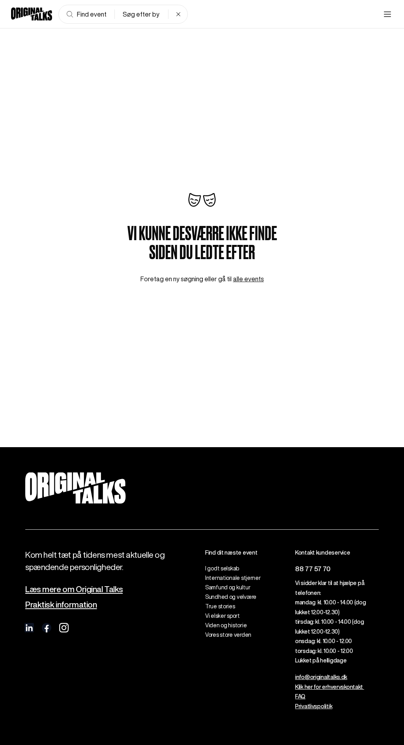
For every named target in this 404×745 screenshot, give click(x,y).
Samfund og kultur (227, 587)
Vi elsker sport (222, 616)
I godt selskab (222, 568)
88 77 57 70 (313, 568)
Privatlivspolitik (313, 706)
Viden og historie (226, 625)
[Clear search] (178, 14)
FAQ (300, 696)
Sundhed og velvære (230, 597)
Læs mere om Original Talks (74, 589)
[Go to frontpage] (31, 14)
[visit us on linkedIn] (29, 628)
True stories (220, 606)
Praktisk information (61, 604)
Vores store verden (228, 635)
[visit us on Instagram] (64, 628)
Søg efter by (141, 14)
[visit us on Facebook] (46, 628)
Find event (92, 14)
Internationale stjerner (233, 578)
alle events (248, 279)
